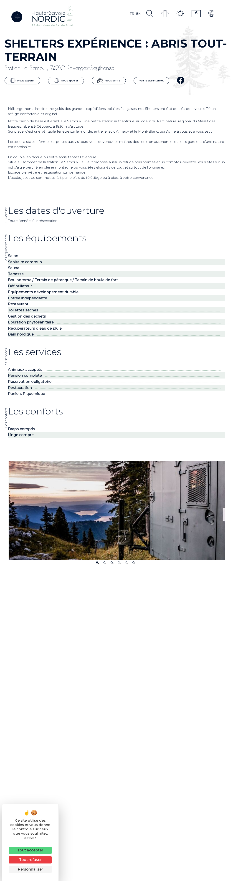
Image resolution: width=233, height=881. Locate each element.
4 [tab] (119, 562)
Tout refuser (30, 860)
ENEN (138, 14)
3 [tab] (112, 562)
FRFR (132, 14)
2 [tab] (104, 562)
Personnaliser (30, 869)
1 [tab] (97, 562)
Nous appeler (26, 80)
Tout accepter (30, 850)
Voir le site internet (151, 80)
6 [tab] (133, 562)
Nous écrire (112, 80)
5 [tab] (126, 562)
